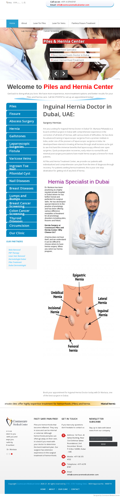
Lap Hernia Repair (29, 31)
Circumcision (19, 225)
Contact (68, 31)
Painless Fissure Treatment (83, 23)
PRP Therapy (14, 253)
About (24, 23)
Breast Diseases (21, 188)
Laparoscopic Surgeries (19, 144)
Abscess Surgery (21, 121)
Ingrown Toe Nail (18, 167)
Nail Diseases (19, 181)
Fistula (14, 151)
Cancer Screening (51, 31)
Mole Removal (14, 249)
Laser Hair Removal (17, 256)
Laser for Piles (39, 23)
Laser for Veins (58, 23)
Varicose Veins (20, 158)
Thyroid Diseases (16, 219)
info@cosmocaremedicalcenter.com (73, 5)
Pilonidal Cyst (19, 173)
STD (68, 484)
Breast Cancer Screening (20, 204)
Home (12, 23)
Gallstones (17, 136)
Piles (12, 106)
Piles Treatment (15, 262)
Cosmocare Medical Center (28, 484)
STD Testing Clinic (79, 484)
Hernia (14, 129)
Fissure (14, 114)
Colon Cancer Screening (19, 211)
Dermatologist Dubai (17, 259)
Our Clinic (17, 233)
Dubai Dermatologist (17, 265)
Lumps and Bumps (17, 197)
